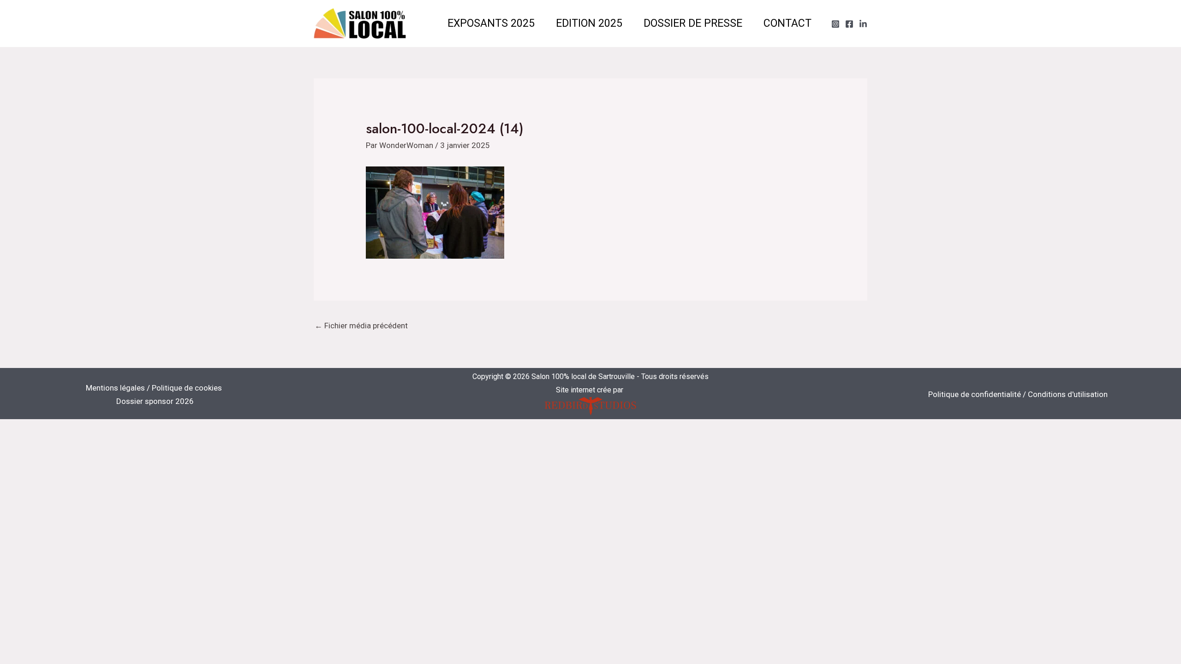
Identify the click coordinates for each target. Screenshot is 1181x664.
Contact (787, 23)
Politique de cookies (187, 387)
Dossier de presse (693, 23)
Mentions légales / (119, 387)
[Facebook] (849, 24)
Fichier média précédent (361, 325)
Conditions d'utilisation (1068, 394)
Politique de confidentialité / (978, 394)
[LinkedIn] (863, 24)
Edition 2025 (589, 23)
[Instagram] (835, 24)
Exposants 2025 (491, 23)
